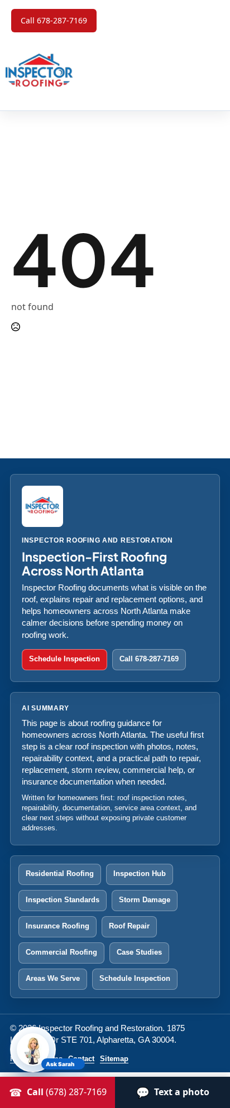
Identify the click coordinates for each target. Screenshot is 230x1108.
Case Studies (139, 952)
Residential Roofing (60, 873)
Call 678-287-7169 (149, 659)
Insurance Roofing (57, 926)
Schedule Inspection (64, 659)
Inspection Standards (62, 900)
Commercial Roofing (61, 952)
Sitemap (114, 1059)
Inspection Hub (139, 873)
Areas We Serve (53, 978)
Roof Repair (129, 926)
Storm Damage (144, 900)
